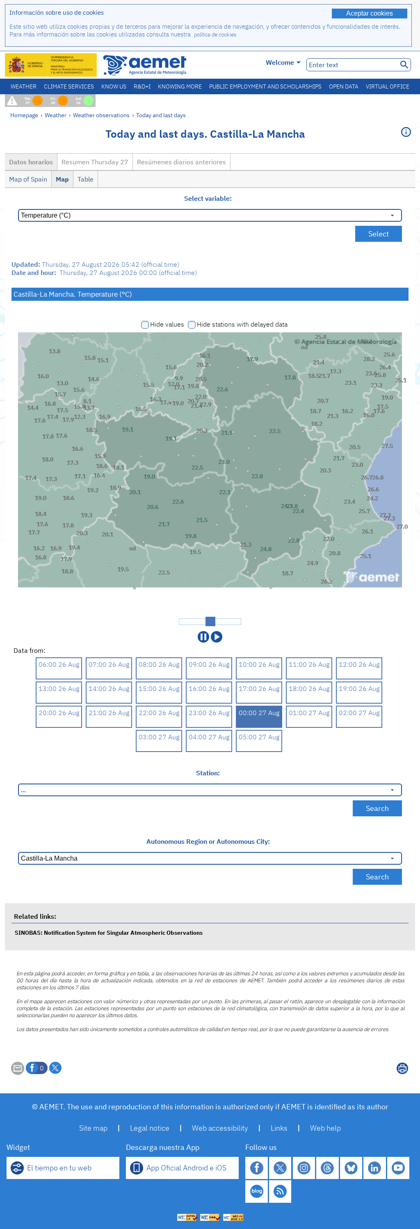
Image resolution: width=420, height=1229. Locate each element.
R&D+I (142, 86)
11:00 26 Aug (309, 664)
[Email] (17, 1072)
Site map (93, 1128)
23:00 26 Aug (209, 713)
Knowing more (180, 86)
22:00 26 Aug (159, 713)
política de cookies (215, 34)
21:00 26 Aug (109, 713)
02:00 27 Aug (359, 713)
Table (86, 179)
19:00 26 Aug (359, 688)
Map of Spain (28, 179)
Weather (24, 86)
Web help (325, 1128)
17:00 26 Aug (259, 688)
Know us (113, 86)
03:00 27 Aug (159, 737)
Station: (208, 773)
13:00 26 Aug (59, 688)
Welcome (280, 62)
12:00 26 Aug (359, 664)
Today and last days (161, 115)
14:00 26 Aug (109, 688)
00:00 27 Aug (259, 713)
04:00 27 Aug (209, 737)
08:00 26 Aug (159, 664)
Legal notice (149, 1128)
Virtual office (387, 86)
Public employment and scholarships (265, 86)
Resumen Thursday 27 (95, 162)
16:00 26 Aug (209, 688)
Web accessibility (220, 1128)
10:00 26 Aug (259, 664)
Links (279, 1128)
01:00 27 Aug (309, 713)
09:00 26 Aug (209, 664)
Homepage (24, 115)
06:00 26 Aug (59, 664)
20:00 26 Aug (59, 713)
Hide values (167, 324)
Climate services (69, 86)
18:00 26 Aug (309, 688)
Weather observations (101, 115)
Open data (343, 86)
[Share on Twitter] (55, 1068)
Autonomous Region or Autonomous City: (208, 841)
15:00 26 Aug (159, 688)
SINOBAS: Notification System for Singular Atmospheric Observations (109, 932)
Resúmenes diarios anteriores (181, 162)
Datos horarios (31, 162)
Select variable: (208, 198)
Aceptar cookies (369, 13)
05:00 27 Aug (259, 737)
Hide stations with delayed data (242, 324)
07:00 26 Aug (109, 664)
